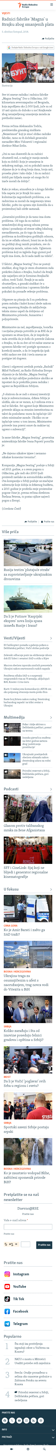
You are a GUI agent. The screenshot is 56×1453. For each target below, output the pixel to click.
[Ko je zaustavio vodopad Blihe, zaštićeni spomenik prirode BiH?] (28, 1151)
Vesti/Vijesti (14, 638)
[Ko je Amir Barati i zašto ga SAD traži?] (28, 908)
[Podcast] (28, 1449)
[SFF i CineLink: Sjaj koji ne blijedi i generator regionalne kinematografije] (28, 850)
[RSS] (34, 1421)
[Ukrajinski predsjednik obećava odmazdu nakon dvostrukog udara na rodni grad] (12, 757)
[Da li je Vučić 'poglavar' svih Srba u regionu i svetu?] (28, 1059)
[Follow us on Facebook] (5, 1421)
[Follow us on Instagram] (26, 1421)
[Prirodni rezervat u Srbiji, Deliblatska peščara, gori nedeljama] (12, 774)
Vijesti (6, 13)
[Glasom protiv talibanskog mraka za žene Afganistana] (28, 808)
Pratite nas (44, 1245)
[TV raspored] (41, 1421)
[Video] (11, 1449)
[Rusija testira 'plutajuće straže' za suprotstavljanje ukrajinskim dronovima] (28, 552)
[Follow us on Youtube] (19, 1421)
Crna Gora (10, 926)
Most (7, 1077)
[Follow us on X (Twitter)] (12, 1421)
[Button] (48, 39)
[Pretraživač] (44, 1449)
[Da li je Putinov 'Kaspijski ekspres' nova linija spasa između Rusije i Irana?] (28, 599)
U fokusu (11, 889)
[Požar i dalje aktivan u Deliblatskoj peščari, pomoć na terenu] (12, 727)
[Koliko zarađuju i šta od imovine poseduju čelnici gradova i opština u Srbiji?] (28, 1009)
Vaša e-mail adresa (16, 1220)
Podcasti (11, 789)
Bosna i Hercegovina (17, 971)
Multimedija (14, 718)
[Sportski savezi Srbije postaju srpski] (28, 1105)
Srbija (7, 1026)
